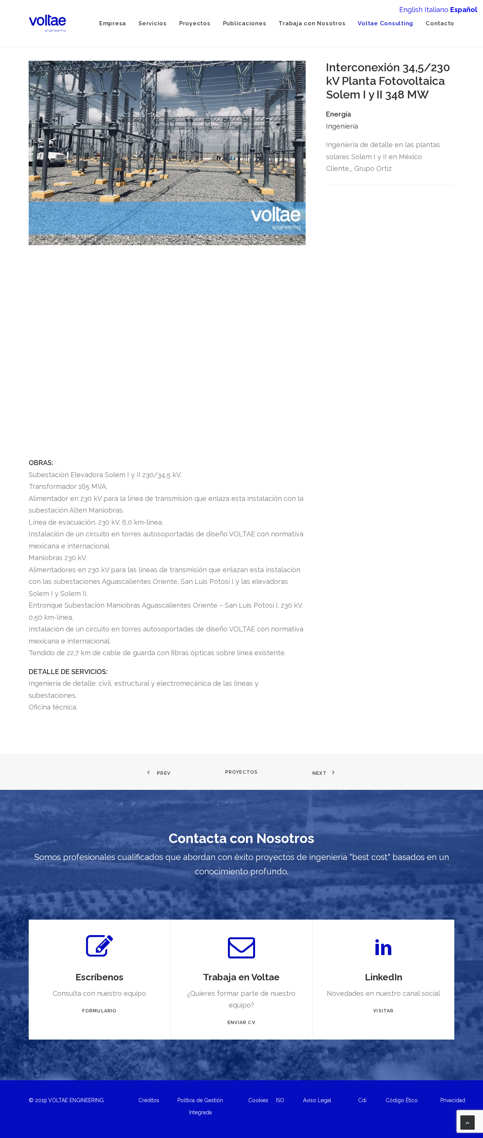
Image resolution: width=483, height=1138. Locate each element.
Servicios (152, 23)
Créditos (148, 1100)
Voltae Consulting (385, 23)
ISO (280, 1100)
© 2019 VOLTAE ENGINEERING (66, 1100)
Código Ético (402, 1100)
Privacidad (452, 1100)
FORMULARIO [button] (99, 1011)
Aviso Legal (317, 1100)
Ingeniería (342, 126)
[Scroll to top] (467, 1122)
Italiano (436, 10)
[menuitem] (115, 23)
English (411, 10)
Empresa (112, 23)
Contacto (440, 23)
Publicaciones (244, 23)
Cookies (258, 1100)
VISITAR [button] (383, 1011)
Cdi (362, 1100)
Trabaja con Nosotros (311, 23)
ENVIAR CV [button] (241, 1022)
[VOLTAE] (47, 23)
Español (463, 10)
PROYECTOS (241, 772)
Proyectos (195, 23)
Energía (338, 114)
